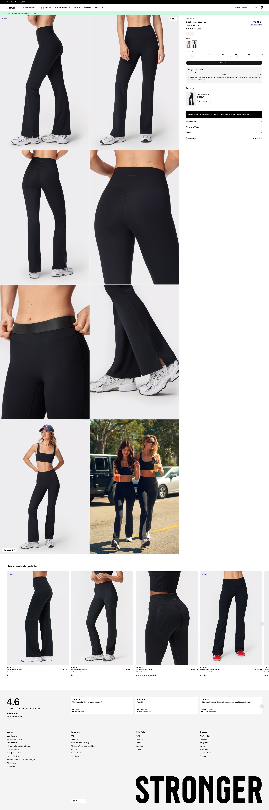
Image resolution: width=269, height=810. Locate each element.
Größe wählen (203, 102)
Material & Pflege (192, 127)
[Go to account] (256, 8)
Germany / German (241, 8)
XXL (256, 56)
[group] (38, 623)
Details (188, 133)
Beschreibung (191, 121)
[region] (134, 623)
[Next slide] (262, 624)
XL (243, 56)
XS (192, 56)
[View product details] (38, 670)
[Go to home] (11, 8)
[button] (224, 28)
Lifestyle (189, 34)
